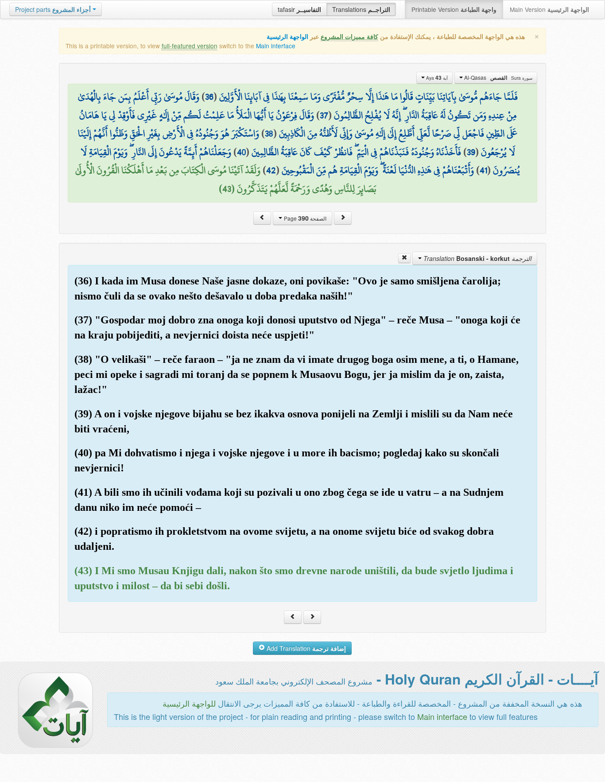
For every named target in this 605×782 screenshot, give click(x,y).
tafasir (299, 9)
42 (271, 170)
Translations (361, 9)
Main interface (275, 45)
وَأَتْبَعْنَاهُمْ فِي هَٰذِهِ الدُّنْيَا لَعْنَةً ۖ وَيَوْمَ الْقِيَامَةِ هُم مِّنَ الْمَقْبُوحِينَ (378, 170)
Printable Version (453, 9)
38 (269, 133)
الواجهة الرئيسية (287, 36)
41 (483, 170)
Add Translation (305, 648)
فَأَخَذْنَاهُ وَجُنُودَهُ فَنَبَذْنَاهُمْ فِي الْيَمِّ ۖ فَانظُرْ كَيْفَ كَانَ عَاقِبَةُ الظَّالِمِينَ (356, 152)
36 (209, 96)
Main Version (549, 9)
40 (241, 152)
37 (324, 115)
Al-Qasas (497, 78)
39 (471, 152)
